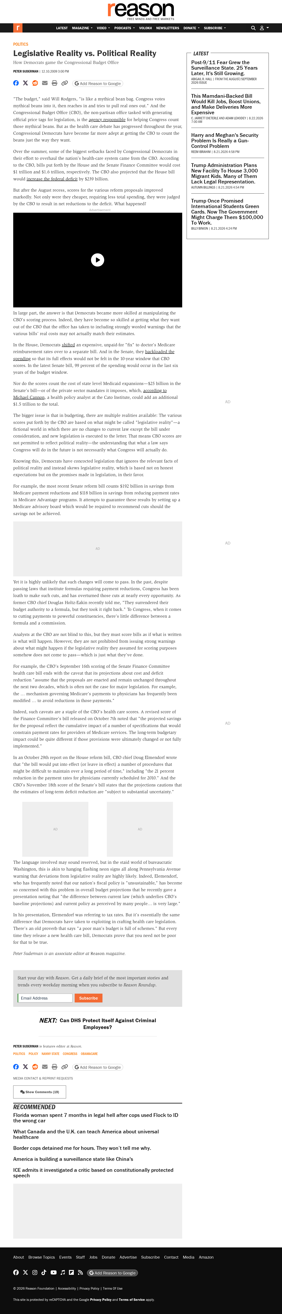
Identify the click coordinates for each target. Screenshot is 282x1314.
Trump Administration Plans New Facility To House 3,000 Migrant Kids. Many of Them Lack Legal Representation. (224, 173)
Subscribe (213, 28)
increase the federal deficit (52, 178)
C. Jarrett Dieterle (204, 118)
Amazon (206, 1257)
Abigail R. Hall (201, 78)
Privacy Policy (89, 1288)
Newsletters (167, 28)
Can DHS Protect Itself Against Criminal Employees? (97, 1024)
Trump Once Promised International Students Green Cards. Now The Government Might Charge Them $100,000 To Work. (227, 211)
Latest (62, 28)
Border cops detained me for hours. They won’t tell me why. (82, 1148)
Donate (190, 28)
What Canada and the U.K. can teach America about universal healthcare (86, 1134)
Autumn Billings (203, 187)
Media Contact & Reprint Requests (43, 1078)
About (18, 1257)
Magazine (81, 28)
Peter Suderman (25, 71)
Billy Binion (199, 228)
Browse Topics (41, 1257)
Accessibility (67, 1288)
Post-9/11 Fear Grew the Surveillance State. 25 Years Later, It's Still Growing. (224, 68)
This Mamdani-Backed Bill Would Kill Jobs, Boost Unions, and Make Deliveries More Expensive (226, 104)
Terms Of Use (112, 1288)
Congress (70, 1053)
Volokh (145, 28)
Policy (33, 1053)
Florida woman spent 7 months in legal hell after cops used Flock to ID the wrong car (95, 1118)
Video (102, 28)
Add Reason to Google (100, 83)
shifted (68, 344)
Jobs (93, 1257)
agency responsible (107, 119)
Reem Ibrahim (201, 151)
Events (65, 1257)
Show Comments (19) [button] (42, 1092)
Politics (20, 44)
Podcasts (123, 28)
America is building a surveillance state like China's (73, 1159)
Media (189, 1257)
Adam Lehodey (235, 118)
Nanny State (50, 1053)
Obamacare (89, 1053)
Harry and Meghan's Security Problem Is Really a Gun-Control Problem (224, 140)
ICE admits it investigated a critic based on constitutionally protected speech (93, 1173)
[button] (264, 27)
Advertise (128, 1257)
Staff (80, 1257)
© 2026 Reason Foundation (33, 1288)
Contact (171, 1257)
